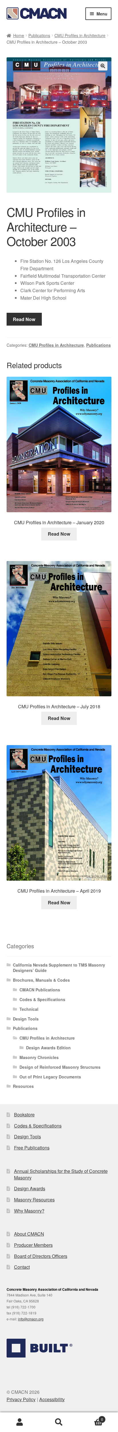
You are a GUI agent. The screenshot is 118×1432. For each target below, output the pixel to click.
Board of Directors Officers (40, 1256)
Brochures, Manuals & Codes (41, 980)
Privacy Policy (21, 1399)
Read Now (24, 319)
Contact (22, 1267)
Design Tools (26, 1019)
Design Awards (29, 1188)
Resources (23, 1086)
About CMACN (29, 1234)
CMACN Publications (39, 990)
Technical (28, 1009)
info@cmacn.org (31, 1318)
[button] (102, 65)
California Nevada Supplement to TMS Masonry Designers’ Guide (59, 967)
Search (58, 1422)
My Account (19, 1422)
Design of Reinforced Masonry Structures (60, 1067)
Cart (91, 1417)
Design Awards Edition (48, 1047)
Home (18, 35)
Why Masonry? (29, 1210)
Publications (39, 35)
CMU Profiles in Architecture (79, 35)
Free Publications (32, 1147)
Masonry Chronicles (39, 1057)
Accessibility (52, 1399)
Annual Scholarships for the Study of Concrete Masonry (61, 1174)
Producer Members (33, 1245)
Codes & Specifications (42, 999)
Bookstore (24, 1114)
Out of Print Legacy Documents (50, 1077)
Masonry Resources (34, 1199)
